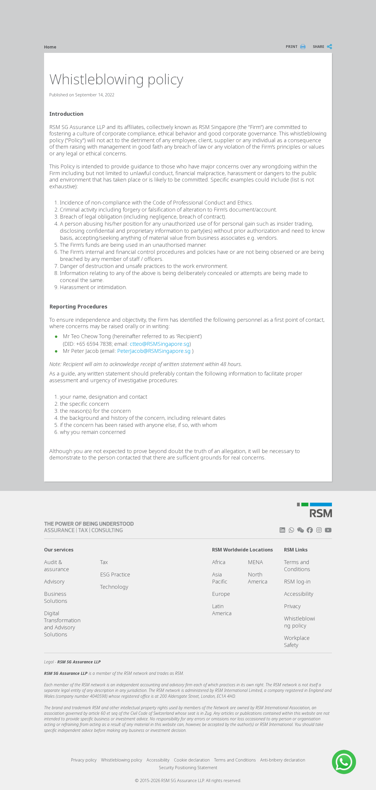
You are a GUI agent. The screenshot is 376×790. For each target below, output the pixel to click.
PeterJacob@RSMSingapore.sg (154, 350)
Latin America (221, 610)
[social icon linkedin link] (282, 530)
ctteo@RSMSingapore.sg (159, 343)
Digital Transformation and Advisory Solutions (62, 624)
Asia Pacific (219, 578)
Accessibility (298, 593)
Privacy (292, 606)
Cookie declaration (192, 760)
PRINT (292, 46)
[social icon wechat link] (300, 530)
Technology (114, 586)
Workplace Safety (297, 641)
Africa (218, 562)
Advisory (54, 581)
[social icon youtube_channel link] (328, 530)
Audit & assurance (56, 565)
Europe (221, 593)
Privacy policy (84, 760)
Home (50, 47)
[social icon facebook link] (309, 530)
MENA (255, 562)
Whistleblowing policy (299, 622)
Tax (104, 562)
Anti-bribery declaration (282, 760)
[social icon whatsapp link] (291, 530)
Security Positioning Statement (188, 767)
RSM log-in (297, 581)
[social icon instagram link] (319, 530)
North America (257, 578)
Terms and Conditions (297, 565)
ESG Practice (115, 574)
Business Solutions (55, 597)
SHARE (318, 46)
